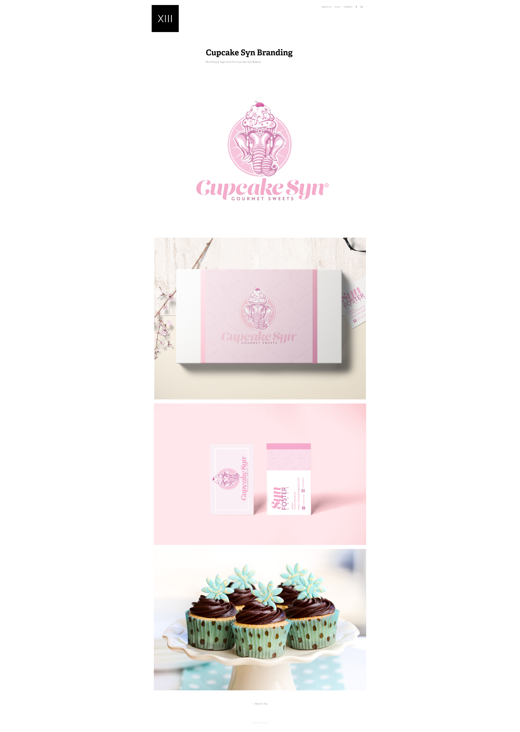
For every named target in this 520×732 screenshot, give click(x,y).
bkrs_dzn (264, 722)
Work (337, 7)
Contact (348, 7)
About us (326, 7)
